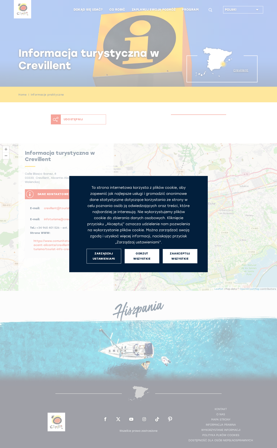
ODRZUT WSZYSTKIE (141, 256)
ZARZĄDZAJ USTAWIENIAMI (104, 256)
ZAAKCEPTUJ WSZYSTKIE (180, 256)
